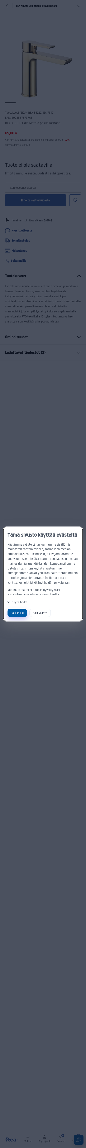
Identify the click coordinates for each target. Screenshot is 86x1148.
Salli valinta (40, 613)
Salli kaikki (17, 613)
